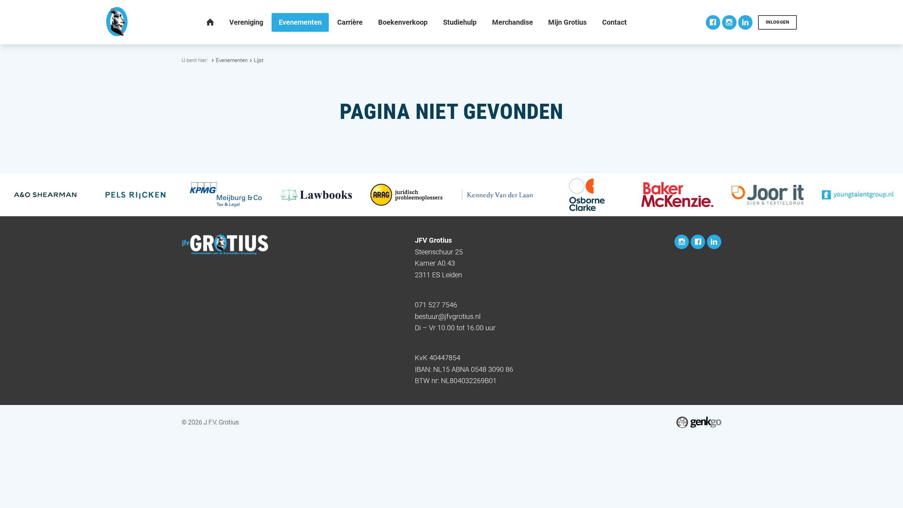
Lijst (258, 60)
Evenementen (232, 60)
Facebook (713, 22)
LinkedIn (745, 22)
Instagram (729, 22)
